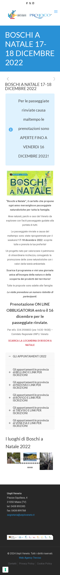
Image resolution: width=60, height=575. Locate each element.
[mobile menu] (55, 11)
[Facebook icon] (27, 3)
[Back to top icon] (53, 569)
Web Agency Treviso (30, 557)
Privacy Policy (26, 563)
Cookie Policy (44, 563)
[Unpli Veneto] (30, 14)
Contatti (12, 563)
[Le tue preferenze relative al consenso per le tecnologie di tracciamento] (5, 570)
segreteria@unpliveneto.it (20, 514)
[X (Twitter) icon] (30, 3)
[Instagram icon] (33, 3)
